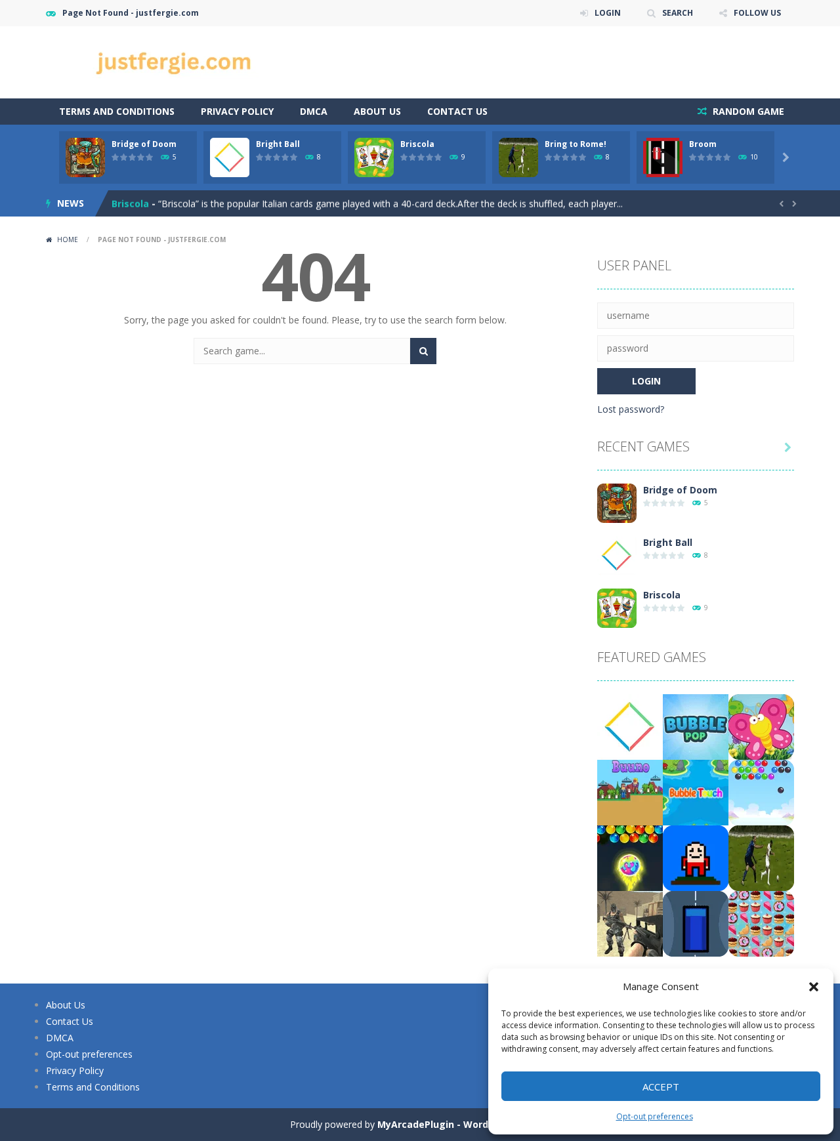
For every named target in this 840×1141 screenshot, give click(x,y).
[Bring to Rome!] (761, 857)
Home (67, 239)
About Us (377, 111)
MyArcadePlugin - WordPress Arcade (464, 1124)
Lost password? (630, 409)
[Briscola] (617, 607)
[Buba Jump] (695, 857)
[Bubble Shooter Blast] (630, 857)
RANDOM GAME (747, 111)
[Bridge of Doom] (617, 502)
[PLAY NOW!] (85, 156)
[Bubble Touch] (695, 791)
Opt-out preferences (654, 1116)
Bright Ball (278, 144)
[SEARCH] (423, 351)
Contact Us (457, 111)
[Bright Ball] (617, 555)
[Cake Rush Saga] (761, 923)
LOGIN (608, 12)
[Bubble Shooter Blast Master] (761, 791)
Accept (660, 1086)
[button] (813, 986)
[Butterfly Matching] (761, 726)
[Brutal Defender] (630, 923)
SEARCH (677, 12)
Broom (703, 144)
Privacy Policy (237, 111)
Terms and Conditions (117, 111)
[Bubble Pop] (695, 726)
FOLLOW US (757, 12)
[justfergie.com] (177, 61)
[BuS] (695, 923)
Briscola (417, 144)
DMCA (313, 111)
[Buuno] (630, 791)
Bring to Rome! (575, 144)
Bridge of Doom (144, 144)
